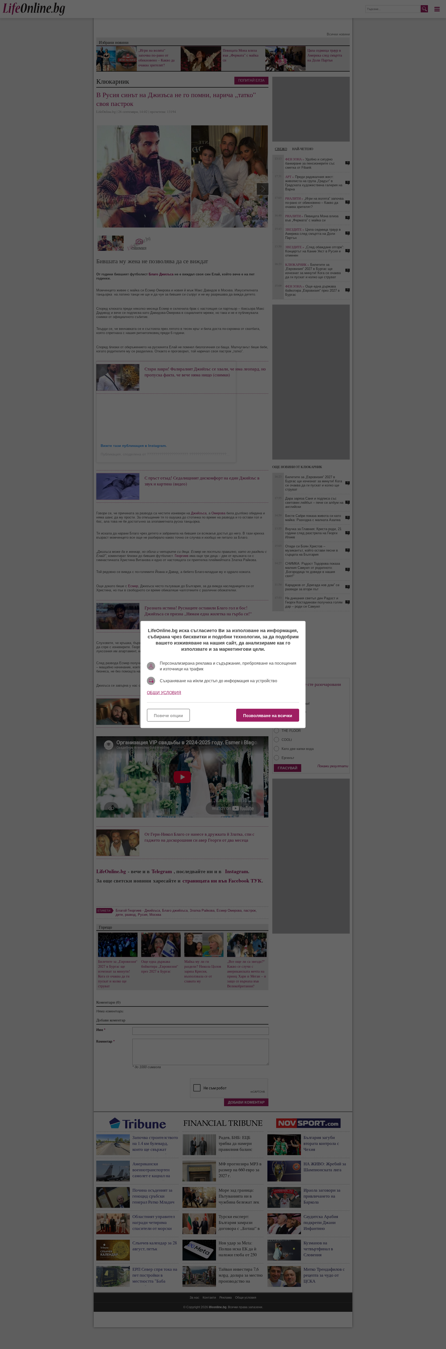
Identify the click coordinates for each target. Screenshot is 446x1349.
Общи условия (164, 693)
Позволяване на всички (267, 716)
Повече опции (168, 716)
